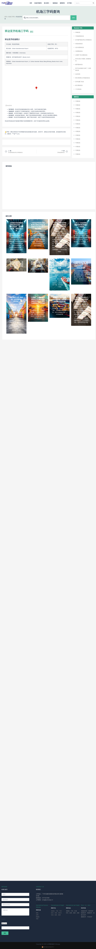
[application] (49, 3)
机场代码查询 (38, 3)
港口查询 (46, 3)
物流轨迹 (55, 3)
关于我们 (69, 3)
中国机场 (77, 101)
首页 (31, 3)
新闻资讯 (62, 3)
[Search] (93, 2)
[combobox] (46, 17)
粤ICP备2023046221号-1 (49, 947)
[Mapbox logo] (8, 105)
